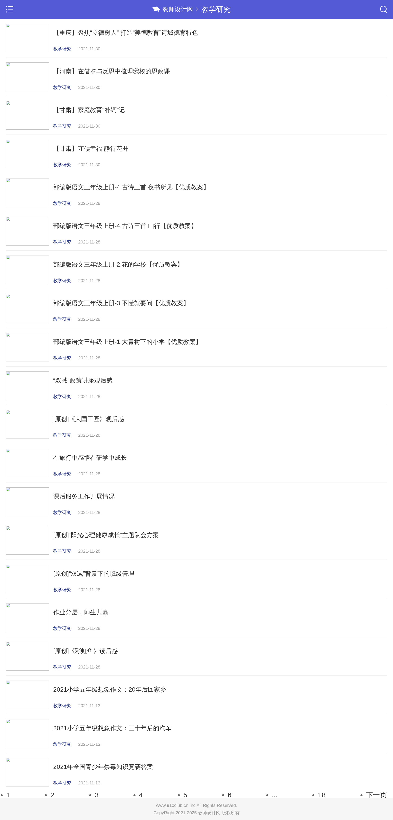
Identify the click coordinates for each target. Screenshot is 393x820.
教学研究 (216, 9)
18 (322, 795)
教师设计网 (177, 9)
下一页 (376, 795)
